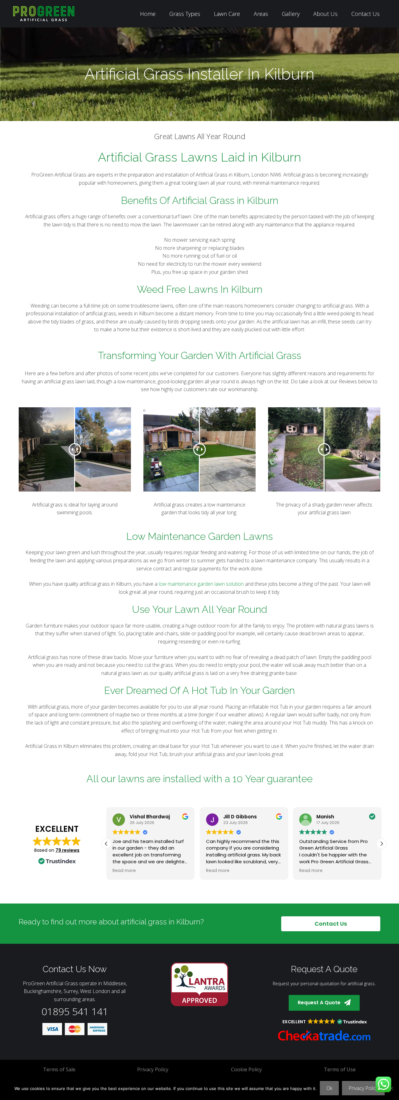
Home (148, 13)
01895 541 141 (74, 1011)
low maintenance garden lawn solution (201, 583)
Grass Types (184, 13)
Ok (329, 1088)
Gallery (291, 13)
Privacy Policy (363, 1088)
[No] (391, 1088)
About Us (325, 13)
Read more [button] (124, 871)
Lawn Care (227, 13)
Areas (261, 13)
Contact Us (365, 13)
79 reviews (67, 850)
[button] (381, 843)
